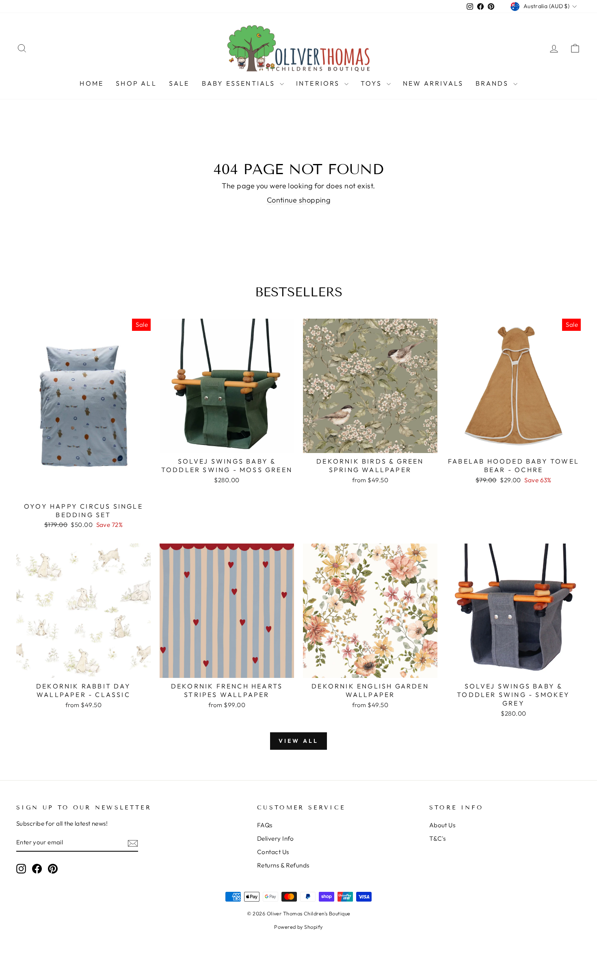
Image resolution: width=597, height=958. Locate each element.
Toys (373, 83)
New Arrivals (433, 83)
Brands (493, 83)
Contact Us (273, 852)
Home (92, 83)
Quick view (83, 488)
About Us (442, 825)
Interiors (319, 83)
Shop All (136, 83)
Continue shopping (299, 200)
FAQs (265, 825)
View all (299, 740)
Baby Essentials (240, 83)
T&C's (437, 838)
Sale (179, 83)
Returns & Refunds (283, 865)
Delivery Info (275, 838)
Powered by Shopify (298, 926)
